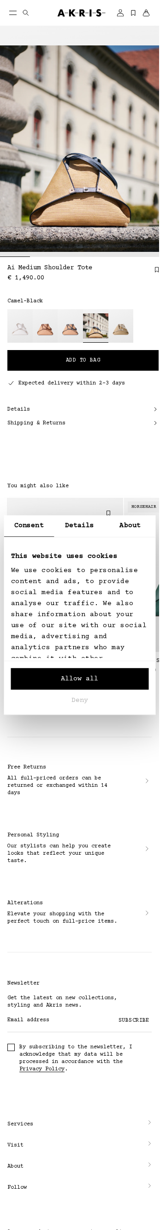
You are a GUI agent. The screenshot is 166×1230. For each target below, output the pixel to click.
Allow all (79, 679)
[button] (79, 1124)
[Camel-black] (95, 326)
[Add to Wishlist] (152, 273)
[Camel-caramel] (45, 326)
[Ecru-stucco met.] (20, 326)
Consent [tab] (29, 525)
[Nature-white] (121, 326)
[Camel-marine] (70, 326)
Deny (79, 700)
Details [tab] (80, 525)
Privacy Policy (42, 1069)
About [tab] (130, 525)
